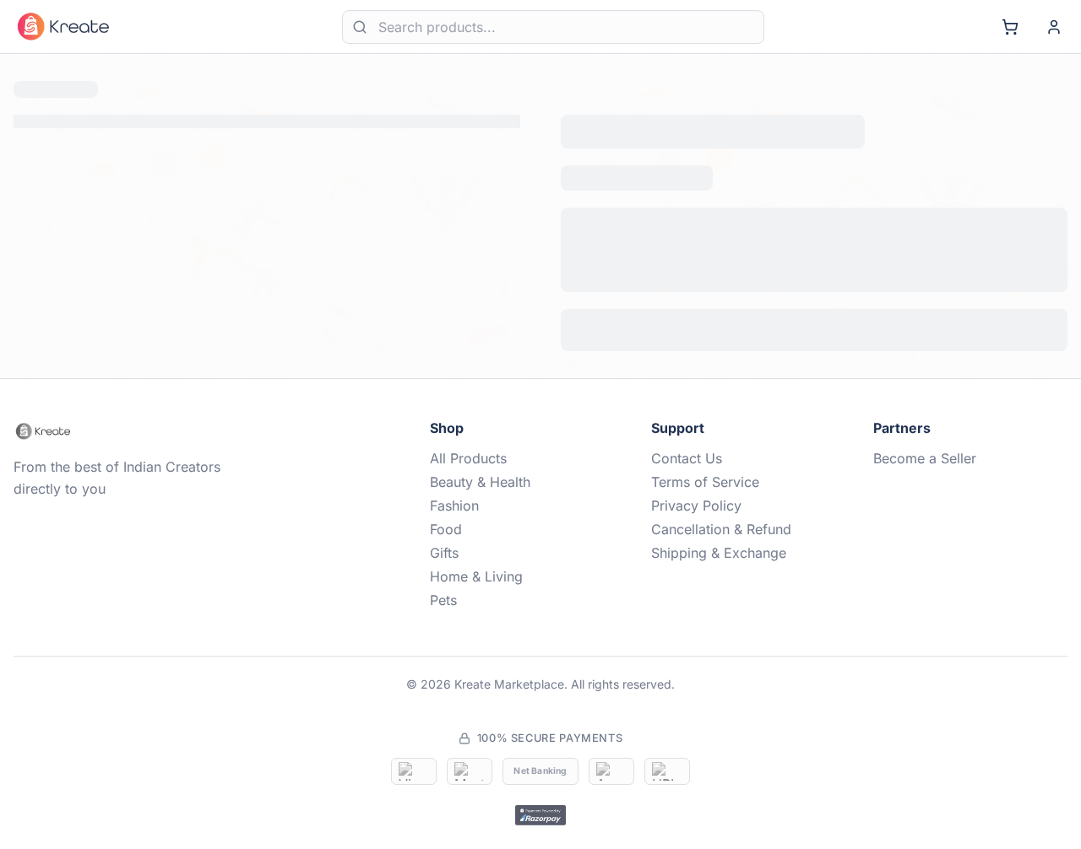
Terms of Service (705, 481)
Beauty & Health (480, 481)
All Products (468, 458)
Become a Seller (924, 458)
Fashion (454, 505)
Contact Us (686, 458)
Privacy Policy (696, 505)
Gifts (444, 552)
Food (446, 529)
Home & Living (476, 576)
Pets (443, 600)
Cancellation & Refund (721, 529)
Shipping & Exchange (718, 552)
